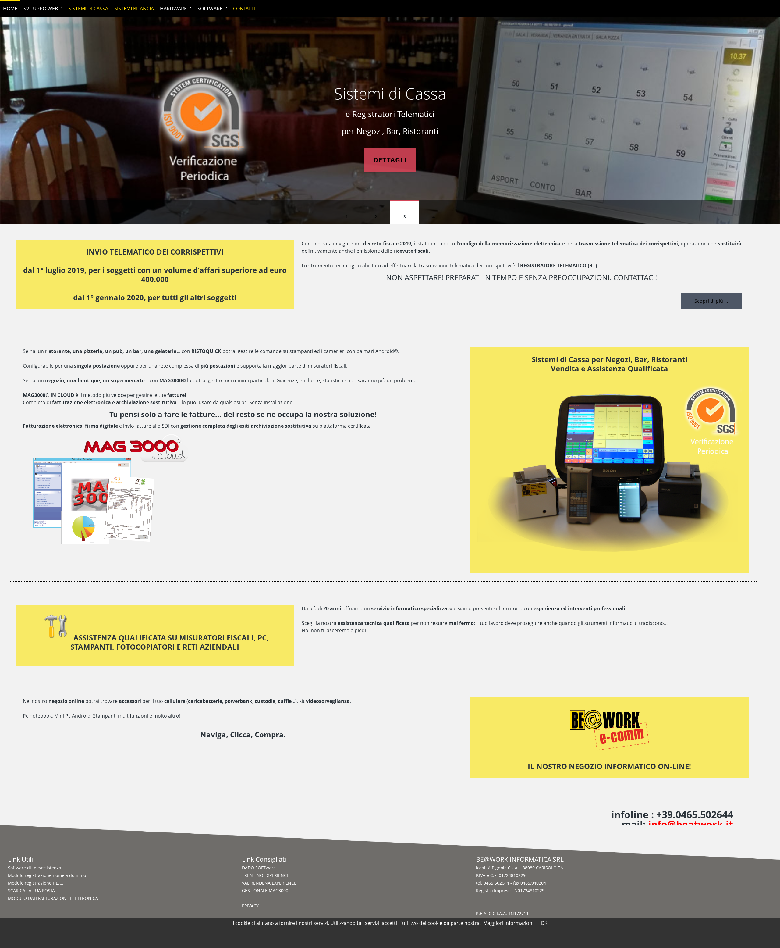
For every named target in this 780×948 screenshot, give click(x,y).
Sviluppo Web (40, 8)
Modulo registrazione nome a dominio (47, 875)
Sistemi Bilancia (134, 8)
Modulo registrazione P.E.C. (35, 883)
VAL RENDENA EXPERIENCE (269, 883)
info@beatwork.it (690, 824)
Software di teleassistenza (34, 868)
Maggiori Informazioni (508, 923)
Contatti (244, 8)
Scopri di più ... (711, 301)
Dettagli (390, 160)
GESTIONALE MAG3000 (265, 890)
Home (10, 8)
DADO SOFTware (259, 868)
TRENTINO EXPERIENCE (265, 875)
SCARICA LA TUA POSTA (31, 890)
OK (544, 923)
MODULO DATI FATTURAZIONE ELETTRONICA (53, 898)
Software (209, 8)
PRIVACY (250, 906)
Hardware (173, 8)
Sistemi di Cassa (88, 8)
